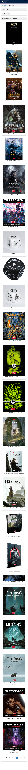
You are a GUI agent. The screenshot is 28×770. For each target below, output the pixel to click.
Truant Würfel (6, 13)
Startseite (5, 5)
